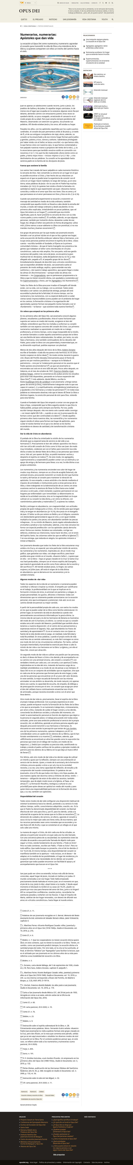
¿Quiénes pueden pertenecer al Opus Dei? (61, 1130)
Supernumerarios (30, 280)
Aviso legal (33, 1162)
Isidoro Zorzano (68, 350)
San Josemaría (69, 19)
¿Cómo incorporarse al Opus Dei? (65, 1139)
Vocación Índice (49, 1095)
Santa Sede (25, 1127)
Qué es (24, 19)
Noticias (53, 19)
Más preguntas (59, 1154)
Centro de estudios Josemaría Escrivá (34, 1139)
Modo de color (64, 3)
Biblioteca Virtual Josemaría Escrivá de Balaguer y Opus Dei (32, 1143)
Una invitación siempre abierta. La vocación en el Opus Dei (97, 40)
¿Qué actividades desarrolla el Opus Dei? (61, 1142)
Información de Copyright (72, 1162)
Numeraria (24, 1091)
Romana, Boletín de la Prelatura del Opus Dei (29, 1131)
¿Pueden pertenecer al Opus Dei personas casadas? (63, 1135)
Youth (105, 19)
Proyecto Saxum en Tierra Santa (32, 1120)
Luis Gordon (71, 728)
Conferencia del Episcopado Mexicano (34, 1122)
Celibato (41, 1091)
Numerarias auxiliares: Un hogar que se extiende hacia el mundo (97, 53)
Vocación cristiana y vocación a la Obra (32, 1095)
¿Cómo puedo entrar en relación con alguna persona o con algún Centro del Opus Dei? (64, 1148)
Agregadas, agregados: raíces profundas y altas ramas (96, 47)
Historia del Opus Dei (28, 1146)
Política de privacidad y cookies (50, 1162)
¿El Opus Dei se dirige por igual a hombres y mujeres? (63, 1126)
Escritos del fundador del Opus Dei (33, 1125)
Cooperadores (40, 275)
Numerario (33, 1091)
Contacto (94, 3)
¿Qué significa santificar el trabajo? (65, 1120)
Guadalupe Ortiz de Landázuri (37, 382)
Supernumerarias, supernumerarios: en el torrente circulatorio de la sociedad (97, 61)
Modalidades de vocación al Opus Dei (31, 1099)
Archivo (107, 1162)
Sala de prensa (84, 3)
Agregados (56, 280)
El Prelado (38, 19)
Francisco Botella (61, 371)
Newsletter (75, 3)
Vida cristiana (89, 19)
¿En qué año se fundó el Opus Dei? (65, 1122)
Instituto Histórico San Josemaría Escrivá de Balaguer (31, 1136)
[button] (74, 97)
